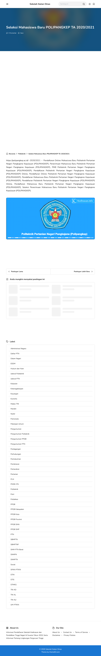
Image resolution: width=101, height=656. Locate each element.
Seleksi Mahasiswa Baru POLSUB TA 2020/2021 (33, 291)
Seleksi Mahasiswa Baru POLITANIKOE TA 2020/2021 (30, 302)
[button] (7, 4)
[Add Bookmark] (20, 33)
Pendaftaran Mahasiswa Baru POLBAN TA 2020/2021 (74, 302)
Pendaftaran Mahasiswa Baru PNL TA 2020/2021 (76, 291)
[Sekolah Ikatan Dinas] (19, 3)
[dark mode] (90, 4)
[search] (84, 4)
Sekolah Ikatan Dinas (40, 4)
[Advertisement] (50, 78)
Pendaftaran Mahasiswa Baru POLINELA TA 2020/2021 (31, 313)
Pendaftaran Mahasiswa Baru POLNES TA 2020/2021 (74, 313)
